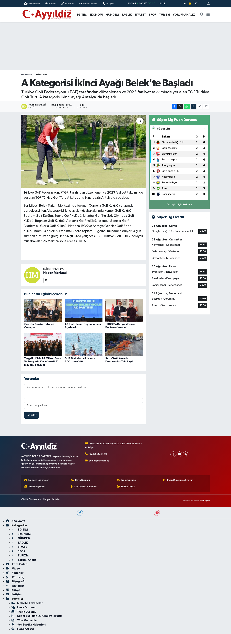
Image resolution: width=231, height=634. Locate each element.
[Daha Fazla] (193, 106)
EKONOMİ (96, 14)
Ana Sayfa (18, 521)
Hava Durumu (82, 480)
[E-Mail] (46, 280)
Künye (46, 499)
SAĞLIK (127, 14)
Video (52, 3)
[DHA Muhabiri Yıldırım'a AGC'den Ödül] (83, 344)
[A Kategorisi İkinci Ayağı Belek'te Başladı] (83, 151)
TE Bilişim (205, 500)
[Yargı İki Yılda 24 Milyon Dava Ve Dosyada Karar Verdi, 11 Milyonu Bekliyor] (43, 344)
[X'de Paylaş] (180, 106)
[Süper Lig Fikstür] (205, 217)
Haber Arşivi (128, 486)
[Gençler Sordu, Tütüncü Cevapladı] (43, 310)
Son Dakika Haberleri (85, 486)
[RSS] (185, 454)
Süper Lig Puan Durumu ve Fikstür (39, 616)
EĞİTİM (82, 14)
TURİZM (164, 14)
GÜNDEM (112, 14)
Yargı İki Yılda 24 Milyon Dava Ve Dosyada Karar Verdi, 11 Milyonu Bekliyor (42, 361)
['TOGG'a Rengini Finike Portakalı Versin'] (124, 310)
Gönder (32, 415)
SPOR (152, 14)
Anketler (17, 585)
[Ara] (202, 15)
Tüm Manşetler (36, 486)
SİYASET (140, 14)
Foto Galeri (33, 3)
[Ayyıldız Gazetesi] (47, 14)
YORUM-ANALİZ (184, 14)
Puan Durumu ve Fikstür (180, 480)
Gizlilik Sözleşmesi (31, 499)
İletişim (110, 3)
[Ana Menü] (208, 15)
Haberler (26, 74)
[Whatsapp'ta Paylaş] (187, 106)
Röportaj (17, 577)
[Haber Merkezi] (32, 275)
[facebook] (80, 513)
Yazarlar (69, 3)
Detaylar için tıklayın (179, 204)
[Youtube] (179, 454)
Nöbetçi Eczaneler (38, 480)
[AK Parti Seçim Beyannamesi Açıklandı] (83, 310)
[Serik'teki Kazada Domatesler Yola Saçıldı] (124, 344)
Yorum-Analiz (90, 3)
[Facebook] (173, 454)
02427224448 (98, 454)
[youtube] (157, 513)
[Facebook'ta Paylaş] (174, 106)
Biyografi (18, 581)
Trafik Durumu (128, 480)
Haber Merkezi (55, 272)
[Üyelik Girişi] (207, 3)
